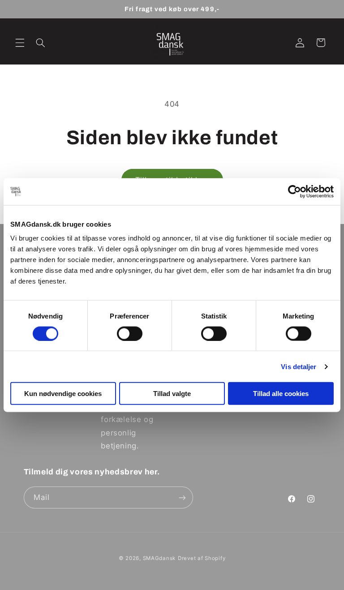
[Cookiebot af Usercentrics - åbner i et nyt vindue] (294, 191)
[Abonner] (182, 497)
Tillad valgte (172, 393)
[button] (19, 42)
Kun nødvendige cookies (63, 393)
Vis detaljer (298, 366)
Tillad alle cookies (281, 393)
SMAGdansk (159, 558)
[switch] (129, 333)
